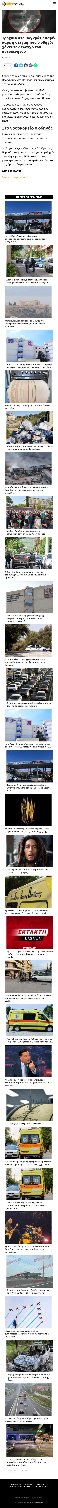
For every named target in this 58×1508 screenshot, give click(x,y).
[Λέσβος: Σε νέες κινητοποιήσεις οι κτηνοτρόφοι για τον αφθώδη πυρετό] (29, 512)
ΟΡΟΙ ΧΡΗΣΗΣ (41, 1484)
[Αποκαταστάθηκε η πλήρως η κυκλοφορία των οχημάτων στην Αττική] (28, 1399)
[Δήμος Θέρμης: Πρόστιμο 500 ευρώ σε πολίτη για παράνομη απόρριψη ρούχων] (29, 427)
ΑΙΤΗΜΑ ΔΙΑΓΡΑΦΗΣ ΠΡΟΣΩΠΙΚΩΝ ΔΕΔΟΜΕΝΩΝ (29, 1486)
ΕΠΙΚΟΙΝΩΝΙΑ (28, 1484)
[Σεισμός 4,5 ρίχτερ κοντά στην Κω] (29, 1105)
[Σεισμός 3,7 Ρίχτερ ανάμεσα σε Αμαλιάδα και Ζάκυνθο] (28, 386)
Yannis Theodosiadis (36, 1503)
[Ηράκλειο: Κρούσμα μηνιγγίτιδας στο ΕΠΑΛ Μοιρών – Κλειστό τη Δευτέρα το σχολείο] (28, 892)
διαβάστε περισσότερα (15, 177)
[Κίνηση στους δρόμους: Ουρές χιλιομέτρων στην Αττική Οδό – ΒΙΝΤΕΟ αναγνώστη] (29, 1271)
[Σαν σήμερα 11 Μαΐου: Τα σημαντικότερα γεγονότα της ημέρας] (29, 851)
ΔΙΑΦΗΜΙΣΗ (16, 1484)
